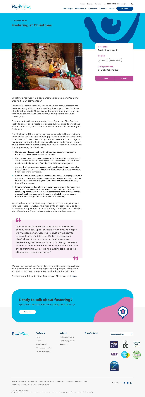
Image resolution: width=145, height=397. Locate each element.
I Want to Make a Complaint (20, 385)
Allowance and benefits (43, 348)
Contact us (27, 312)
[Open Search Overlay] (131, 4)
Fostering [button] (67, 9)
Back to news (20, 21)
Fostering (40, 333)
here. (74, 276)
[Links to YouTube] (128, 383)
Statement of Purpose (43, 351)
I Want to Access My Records (40, 385)
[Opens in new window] (114, 344)
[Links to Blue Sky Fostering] (21, 7)
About (111, 9)
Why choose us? (41, 344)
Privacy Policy (32, 381)
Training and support (67, 337)
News (82, 4)
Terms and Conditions (46, 381)
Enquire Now (125, 9)
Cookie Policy (60, 381)
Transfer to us (81, 9)
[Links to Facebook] (121, 383)
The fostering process (67, 341)
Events (90, 4)
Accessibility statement (74, 381)
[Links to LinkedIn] (131, 383)
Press (85, 381)
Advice (63, 333)
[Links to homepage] (20, 334)
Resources (63, 344)
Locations (93, 9)
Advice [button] (102, 9)
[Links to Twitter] (124, 383)
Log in (124, 4)
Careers (98, 4)
